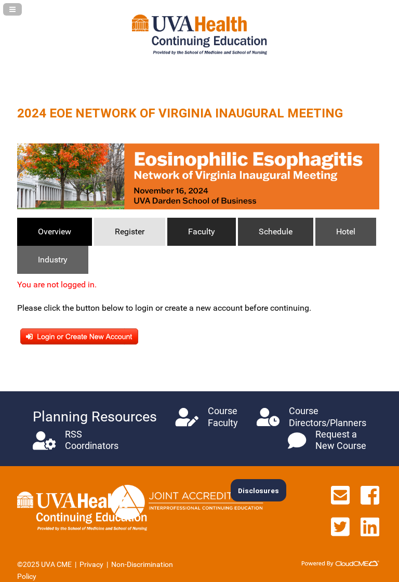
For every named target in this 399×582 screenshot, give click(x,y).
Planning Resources (95, 416)
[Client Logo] (199, 52)
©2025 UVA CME (44, 564)
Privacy (91, 564)
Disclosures (258, 490)
